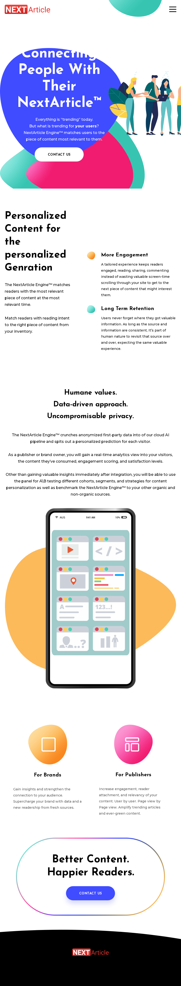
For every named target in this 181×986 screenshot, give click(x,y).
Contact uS (90, 893)
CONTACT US (59, 155)
